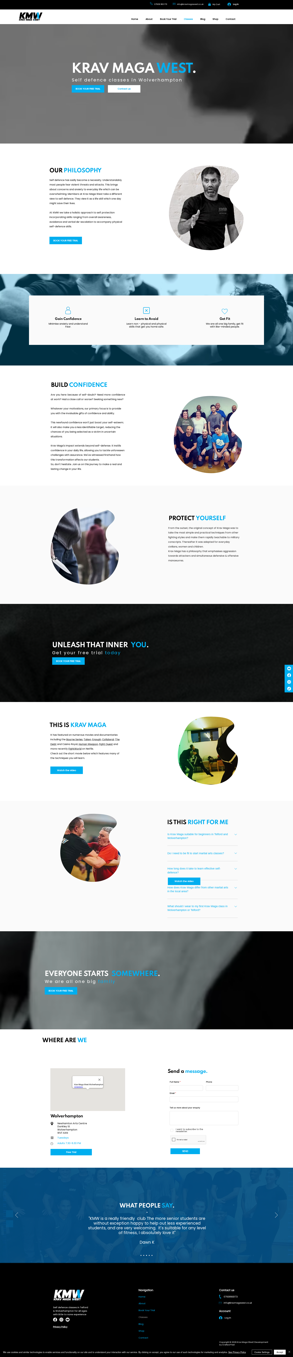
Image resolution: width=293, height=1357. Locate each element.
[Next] (276, 1215)
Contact (143, 1337)
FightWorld (74, 748)
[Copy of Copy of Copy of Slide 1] (149, 1255)
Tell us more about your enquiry (185, 1108)
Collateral (108, 739)
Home (142, 1296)
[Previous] (16, 1215)
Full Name (174, 1082)
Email (172, 1093)
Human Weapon (88, 744)
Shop (141, 1330)
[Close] (289, 1352)
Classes (143, 1317)
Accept (280, 1352)
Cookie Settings (261, 1352)
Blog (141, 1324)
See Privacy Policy (237, 1352)
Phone (209, 1082)
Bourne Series (74, 739)
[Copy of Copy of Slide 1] (146, 1255)
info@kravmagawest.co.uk (190, 4)
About (142, 1303)
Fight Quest (106, 744)
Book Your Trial (147, 1310)
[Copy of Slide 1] (143, 1255)
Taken (87, 739)
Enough (96, 739)
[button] (209, 4)
